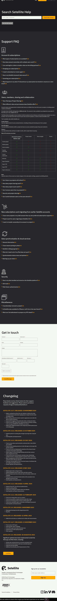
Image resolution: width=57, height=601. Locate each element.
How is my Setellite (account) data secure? (15, 75)
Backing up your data (9, 258)
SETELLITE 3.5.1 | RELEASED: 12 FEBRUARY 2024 (19, 495)
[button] (10, 55)
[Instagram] (42, 592)
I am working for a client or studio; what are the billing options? (21, 65)
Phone (3, 342)
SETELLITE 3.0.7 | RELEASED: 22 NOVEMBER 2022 (19, 522)
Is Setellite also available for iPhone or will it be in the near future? (21, 309)
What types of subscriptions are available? (15, 59)
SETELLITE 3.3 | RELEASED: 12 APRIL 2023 (17, 516)
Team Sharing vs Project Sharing (12, 101)
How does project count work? (11, 187)
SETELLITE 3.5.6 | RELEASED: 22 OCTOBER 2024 (19, 431)
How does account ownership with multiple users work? (18, 62)
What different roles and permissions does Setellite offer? (19, 104)
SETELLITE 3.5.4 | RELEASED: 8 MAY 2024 (17, 468)
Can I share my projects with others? (13, 180)
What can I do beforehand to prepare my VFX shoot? (17, 312)
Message (3, 348)
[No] (48, 600)
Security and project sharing (11, 193)
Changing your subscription (10, 68)
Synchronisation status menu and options (14, 255)
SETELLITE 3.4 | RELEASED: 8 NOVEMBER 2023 (18, 507)
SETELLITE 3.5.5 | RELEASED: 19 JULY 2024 (17, 440)
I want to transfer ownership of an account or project (18, 222)
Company (21, 342)
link (28, 59)
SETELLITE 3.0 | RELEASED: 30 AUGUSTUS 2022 (19, 535)
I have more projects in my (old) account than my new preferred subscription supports (27, 215)
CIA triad (5, 283)
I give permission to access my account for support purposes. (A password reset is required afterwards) (19, 375)
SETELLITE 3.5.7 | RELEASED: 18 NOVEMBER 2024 (19, 411)
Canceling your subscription (10, 78)
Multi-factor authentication (10, 287)
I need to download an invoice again (13, 72)
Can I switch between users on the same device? (16, 196)
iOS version (29, 358)
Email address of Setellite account (7, 358)
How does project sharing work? (12, 183)
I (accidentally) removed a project (12, 306)
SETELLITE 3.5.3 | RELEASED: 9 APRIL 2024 (17, 484)
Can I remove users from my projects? (13, 190)
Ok (46, 599)
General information (8, 242)
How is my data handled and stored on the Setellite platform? (20, 280)
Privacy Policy (16, 592)
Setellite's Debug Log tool (10, 249)
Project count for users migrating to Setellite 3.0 (16, 219)
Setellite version (20, 358)
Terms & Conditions (6, 592)
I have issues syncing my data (11, 245)
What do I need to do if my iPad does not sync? (16, 252)
